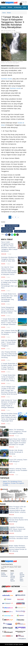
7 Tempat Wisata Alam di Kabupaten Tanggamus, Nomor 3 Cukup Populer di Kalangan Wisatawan (9, 321)
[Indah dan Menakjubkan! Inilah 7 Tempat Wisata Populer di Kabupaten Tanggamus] (22, 343)
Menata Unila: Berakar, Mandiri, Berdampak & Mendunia (16, 452)
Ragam (12, 573)
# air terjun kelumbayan (12, 226)
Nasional (12, 581)
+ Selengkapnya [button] (22, 638)
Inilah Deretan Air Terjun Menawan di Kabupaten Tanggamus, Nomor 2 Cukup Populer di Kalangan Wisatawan (9, 404)
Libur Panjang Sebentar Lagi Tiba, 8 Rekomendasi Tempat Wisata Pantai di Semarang (9, 354)
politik (11, 579)
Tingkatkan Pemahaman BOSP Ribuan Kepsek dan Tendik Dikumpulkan (17, 529)
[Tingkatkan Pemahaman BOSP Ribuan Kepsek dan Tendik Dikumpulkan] (4, 530)
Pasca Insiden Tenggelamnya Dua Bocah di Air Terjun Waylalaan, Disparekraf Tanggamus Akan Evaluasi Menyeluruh (9, 246)
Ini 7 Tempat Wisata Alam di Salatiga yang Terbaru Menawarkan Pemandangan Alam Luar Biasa (9, 284)
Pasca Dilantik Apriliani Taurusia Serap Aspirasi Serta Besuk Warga (18, 520)
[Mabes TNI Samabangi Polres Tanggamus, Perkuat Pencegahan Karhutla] (4, 433)
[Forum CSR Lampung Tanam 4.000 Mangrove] (4, 463)
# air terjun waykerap (7, 228)
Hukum (21, 581)
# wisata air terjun (20, 231)
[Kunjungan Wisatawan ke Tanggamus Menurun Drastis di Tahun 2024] (22, 260)
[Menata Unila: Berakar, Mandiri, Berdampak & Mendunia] (4, 453)
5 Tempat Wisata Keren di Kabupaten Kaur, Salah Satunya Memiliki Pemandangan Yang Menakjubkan (9, 297)
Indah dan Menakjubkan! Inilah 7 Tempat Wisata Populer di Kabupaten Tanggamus (9, 343)
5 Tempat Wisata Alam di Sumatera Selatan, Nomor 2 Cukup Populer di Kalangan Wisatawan (9, 366)
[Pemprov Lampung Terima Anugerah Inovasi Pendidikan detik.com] (4, 472)
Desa (11, 574)
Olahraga (12, 576)
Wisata (9, 13)
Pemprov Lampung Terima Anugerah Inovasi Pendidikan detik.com (18, 470)
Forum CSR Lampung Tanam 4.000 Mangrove (18, 461)
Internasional (18, 7)
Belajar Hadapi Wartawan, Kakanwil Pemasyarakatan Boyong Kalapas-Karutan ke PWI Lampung (18, 548)
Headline (3, 7)
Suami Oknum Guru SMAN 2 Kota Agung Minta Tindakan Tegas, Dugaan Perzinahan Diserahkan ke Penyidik (18, 442)
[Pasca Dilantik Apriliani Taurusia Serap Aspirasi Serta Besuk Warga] (4, 521)
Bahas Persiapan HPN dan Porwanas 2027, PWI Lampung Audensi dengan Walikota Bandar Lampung (17, 509)
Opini (24, 7)
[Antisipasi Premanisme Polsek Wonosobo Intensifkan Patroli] (4, 540)
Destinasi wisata (6, 79)
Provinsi (10, 7)
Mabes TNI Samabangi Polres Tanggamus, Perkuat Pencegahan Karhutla (17, 431)
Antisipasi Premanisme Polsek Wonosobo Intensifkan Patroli (18, 538)
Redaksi (3, 573)
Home (4, 13)
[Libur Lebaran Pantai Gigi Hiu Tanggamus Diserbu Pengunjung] (22, 333)
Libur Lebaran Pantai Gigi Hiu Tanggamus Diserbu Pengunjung (9, 332)
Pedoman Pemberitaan (4, 575)
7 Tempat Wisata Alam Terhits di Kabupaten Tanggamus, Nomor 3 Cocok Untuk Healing (8, 378)
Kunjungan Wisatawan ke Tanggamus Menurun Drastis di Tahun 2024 (9, 259)
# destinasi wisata (7, 231)
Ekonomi (12, 578)
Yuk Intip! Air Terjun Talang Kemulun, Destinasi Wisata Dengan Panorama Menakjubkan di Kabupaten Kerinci (9, 271)
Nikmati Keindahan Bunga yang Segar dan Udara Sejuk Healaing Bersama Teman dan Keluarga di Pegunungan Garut (9, 417)
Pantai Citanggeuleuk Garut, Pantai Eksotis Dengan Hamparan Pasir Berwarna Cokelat (9, 310)
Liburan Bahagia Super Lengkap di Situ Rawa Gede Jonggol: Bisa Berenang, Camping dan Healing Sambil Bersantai (9, 390)
